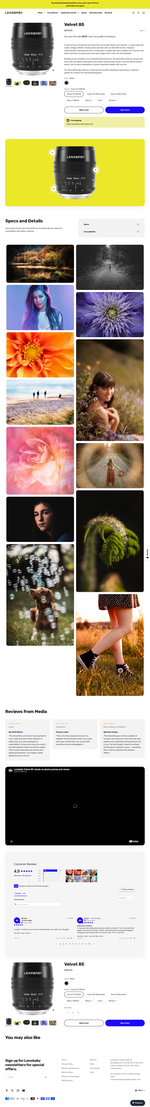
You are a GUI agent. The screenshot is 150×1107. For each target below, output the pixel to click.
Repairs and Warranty (70, 1068)
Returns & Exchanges (70, 1076)
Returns (93, 1060)
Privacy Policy (67, 1064)
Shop (40, 13)
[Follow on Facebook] (6, 1090)
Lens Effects (52, 13)
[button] (68, 938)
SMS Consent (67, 1080)
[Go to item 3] (26, 82)
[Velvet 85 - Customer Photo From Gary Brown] (85, 879)
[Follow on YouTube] (23, 1090)
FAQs (92, 1064)
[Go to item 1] (8, 82)
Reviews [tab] (18, 893)
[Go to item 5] (43, 83)
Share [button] (18, 938)
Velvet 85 (17, 933)
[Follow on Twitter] (12, 1090)
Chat (92, 1072)
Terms (64, 1060)
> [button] (94, 944)
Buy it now (125, 110)
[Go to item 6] (52, 83)
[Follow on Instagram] (17, 1090)
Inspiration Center (69, 13)
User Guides (95, 1068)
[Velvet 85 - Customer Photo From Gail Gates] (69, 873)
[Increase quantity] (78, 1012)
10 (89, 944)
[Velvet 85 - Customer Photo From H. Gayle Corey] (77, 873)
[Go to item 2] (17, 84)
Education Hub (95, 13)
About (84, 13)
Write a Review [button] (128, 889)
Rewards (108, 13)
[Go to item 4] (35, 83)
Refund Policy (67, 1072)
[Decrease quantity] (67, 1012)
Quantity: (68, 1008)
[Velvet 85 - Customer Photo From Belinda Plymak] (77, 879)
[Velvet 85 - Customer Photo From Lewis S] (85, 873)
